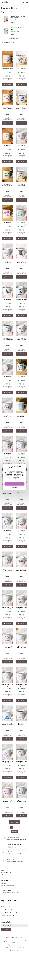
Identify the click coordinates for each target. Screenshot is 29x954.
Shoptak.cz (22, 947)
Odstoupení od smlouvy (7, 895)
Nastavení (14, 487)
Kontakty (3, 883)
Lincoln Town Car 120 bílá (8, 910)
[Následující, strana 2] (14, 827)
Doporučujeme (8, 42)
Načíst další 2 (14, 822)
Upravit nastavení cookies (16, 945)
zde (20, 478)
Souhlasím (14, 484)
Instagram (6, 875)
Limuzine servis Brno (6, 904)
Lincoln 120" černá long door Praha (10, 913)
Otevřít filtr (14, 46)
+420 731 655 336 (6, 872)
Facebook (2, 875)
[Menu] (26, 2)
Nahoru (15, 831)
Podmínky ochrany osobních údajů (10, 892)
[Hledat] (20, 2)
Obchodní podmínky (6, 890)
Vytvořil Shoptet (15, 950)
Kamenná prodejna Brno (7, 885)
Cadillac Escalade (5, 907)
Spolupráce (4, 888)
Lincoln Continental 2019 (7, 915)
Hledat (6, 929)
